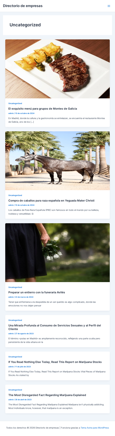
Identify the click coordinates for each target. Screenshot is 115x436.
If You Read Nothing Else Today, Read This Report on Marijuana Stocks (55, 362)
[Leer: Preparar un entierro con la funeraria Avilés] (57, 252)
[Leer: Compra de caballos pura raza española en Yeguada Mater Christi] (57, 160)
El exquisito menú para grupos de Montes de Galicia (42, 108)
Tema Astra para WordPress (95, 427)
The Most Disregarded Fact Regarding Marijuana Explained (47, 395)
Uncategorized (15, 103)
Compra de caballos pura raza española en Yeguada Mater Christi (51, 200)
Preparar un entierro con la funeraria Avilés (36, 292)
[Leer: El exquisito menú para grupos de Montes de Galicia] (57, 68)
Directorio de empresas (23, 6)
